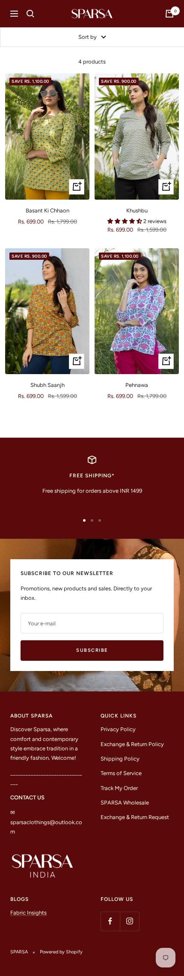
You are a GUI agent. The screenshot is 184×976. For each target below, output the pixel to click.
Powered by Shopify (61, 952)
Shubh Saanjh (47, 385)
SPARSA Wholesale (125, 802)
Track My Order (119, 788)
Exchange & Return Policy (132, 744)
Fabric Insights (28, 912)
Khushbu (137, 210)
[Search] (30, 13)
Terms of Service (121, 773)
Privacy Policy (118, 729)
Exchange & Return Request (135, 817)
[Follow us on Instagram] (129, 921)
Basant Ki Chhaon (47, 210)
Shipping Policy (120, 758)
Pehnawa (136, 385)
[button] (125, 221)
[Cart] (169, 13)
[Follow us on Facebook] (110, 921)
